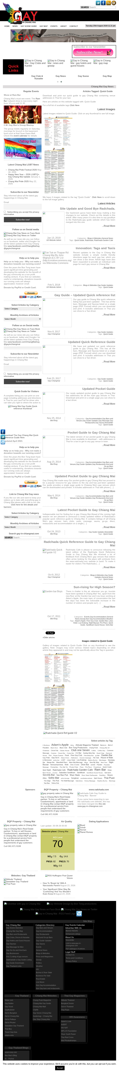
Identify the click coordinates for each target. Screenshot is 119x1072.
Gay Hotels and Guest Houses (18, 941)
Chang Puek (93, 748)
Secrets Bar (49, 775)
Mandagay (102, 760)
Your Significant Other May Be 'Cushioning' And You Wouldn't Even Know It (57, 891)
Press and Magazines (44, 957)
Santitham (81, 773)
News (15, 26)
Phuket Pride (73, 767)
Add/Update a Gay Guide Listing (19, 960)
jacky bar (56, 760)
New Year (104, 762)
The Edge (47, 781)
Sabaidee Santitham (67, 773)
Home (7, 26)
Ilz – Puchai (9, 1059)
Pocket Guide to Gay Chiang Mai (91, 432)
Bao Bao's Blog (11, 1055)
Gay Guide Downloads (15, 963)
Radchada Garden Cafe (103, 240)
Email (6, 202)
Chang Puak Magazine (42, 1000)
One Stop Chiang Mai (41, 1019)
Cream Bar (61, 753)
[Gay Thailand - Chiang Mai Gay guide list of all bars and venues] (23, 419)
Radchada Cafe (59, 770)
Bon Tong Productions (78, 748)
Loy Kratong (83, 623)
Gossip (82, 619)
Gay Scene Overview (14, 928)
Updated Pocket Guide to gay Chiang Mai (85, 476)
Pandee (99, 765)
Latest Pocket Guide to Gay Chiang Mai (86, 510)
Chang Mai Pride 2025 (18, 181)
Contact (74, 26)
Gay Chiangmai (54, 334)
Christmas (46, 750)
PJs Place (104, 623)
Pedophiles (54, 767)
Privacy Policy (71, 961)
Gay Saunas (11, 944)
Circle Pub (54, 750)
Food (67, 755)
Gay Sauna (99, 423)
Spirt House (98, 778)
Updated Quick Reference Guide (91, 342)
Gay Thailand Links (13, 966)
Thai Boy (8, 1029)
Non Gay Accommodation (96, 619)
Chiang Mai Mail (39, 1007)
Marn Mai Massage (76, 762)
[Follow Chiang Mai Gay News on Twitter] (20, 235)
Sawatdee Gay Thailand (14, 1026)
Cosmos (53, 753)
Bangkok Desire (67, 1003)
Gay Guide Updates (105, 285)
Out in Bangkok (11, 1013)
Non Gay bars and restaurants (48, 988)
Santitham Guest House (95, 625)
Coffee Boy (101, 750)
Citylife (35, 1010)
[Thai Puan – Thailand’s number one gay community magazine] (10, 884)
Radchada (89, 240)
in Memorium (47, 760)
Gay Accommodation (94, 419)
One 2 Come (74, 765)
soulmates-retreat (86, 778)
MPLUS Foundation (69, 1031)
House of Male (107, 758)
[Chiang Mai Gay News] (22, 903)
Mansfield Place (61, 762)
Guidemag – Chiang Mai (42, 1016)
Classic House (64, 750)
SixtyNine (102, 775)
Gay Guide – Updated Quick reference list (84, 295)
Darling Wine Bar (89, 753)
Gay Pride (46, 758)
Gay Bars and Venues (44, 928)
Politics (39, 963)
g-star (97, 755)
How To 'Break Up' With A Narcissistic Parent (54, 884)
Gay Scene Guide (29, 26)
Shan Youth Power (68, 1034)
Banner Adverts (72, 931)
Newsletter (109, 423)
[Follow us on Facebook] (22, 233)
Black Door (54, 748)
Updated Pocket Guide (98, 388)
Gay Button (9, 1003)
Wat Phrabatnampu (68, 1041)
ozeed (93, 765)
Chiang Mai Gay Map (14, 931)
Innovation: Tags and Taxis (95, 248)
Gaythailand (9, 1010)
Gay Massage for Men (15, 947)
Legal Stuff (70, 952)
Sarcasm (107, 773)
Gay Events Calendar (75, 925)
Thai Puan (109, 778)
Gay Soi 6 (55, 758)
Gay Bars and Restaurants (16, 934)
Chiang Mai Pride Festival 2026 (22, 170)
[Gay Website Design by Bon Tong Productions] (69, 903)
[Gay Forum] (16, 881)
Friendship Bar (89, 755)
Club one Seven (80, 750)
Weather (109, 619)
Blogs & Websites (94, 238)
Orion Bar (85, 765)
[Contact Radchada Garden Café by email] (79, 913)
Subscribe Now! (89, 52)
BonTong (53, 421)
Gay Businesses (12, 953)
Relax (110, 770)
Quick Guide (79, 240)
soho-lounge (65, 778)
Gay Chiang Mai (13, 925)
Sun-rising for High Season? (94, 587)
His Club (96, 758)
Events (54, 26)
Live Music (40, 982)
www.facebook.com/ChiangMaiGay (24, 246)
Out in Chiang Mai (12, 1016)
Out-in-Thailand (67, 1007)
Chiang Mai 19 (104, 748)
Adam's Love (66, 1021)
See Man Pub (62, 775)
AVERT (64, 1025)
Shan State (75, 775)
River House (47, 773)
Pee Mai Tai (64, 767)
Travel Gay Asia (11, 1032)
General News (107, 238)
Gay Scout (9, 1007)
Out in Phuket (10, 1023)
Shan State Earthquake (90, 775)
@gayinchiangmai (12, 248)
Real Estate (40, 979)
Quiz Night (47, 770)
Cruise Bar (70, 753)
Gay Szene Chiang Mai (42, 1013)
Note (66, 765)
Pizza (81, 767)
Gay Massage (104, 421)
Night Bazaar (94, 623)
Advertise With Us (73, 928)
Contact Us (70, 955)
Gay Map (44, 26)
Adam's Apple (80, 621)
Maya (86, 762)
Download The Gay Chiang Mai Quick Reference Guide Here (21, 436)
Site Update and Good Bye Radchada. (87, 208)
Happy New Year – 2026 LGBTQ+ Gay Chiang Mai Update (23, 175)
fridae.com (9, 1000)
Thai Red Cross (67, 1037)
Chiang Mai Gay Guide (42, 1003)
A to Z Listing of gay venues (17, 957)
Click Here (74, 105)
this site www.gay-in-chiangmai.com (91, 805)
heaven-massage (85, 758)
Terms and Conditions (74, 958)
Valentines (79, 781)
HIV (37, 969)
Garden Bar (103, 621)
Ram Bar (100, 769)
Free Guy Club (92, 621)
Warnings (112, 781)
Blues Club (63, 748)
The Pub (55, 781)
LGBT (63, 760)
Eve (50, 755)
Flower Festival (58, 755)
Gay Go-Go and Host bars (16, 950)
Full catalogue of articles (75, 949)
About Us (69, 937)
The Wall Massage (67, 781)
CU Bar (78, 753)
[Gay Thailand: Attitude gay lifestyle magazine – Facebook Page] (13, 879)
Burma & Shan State (44, 973)
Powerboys (97, 767)
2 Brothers (46, 745)
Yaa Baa (47, 783)
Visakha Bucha (102, 781)
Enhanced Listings (73, 934)
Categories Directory (45, 925)
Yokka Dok (55, 783)
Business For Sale (43, 976)
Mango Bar (51, 762)
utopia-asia (9, 1035)
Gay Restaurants (99, 464)
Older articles (49, 637)
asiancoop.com (11, 1052)
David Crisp (100, 753)
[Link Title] (3, 433)
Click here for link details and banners (20, 505)
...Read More (108, 226)
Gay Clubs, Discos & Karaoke (17, 937)
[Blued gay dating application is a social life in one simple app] (81, 825)
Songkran (75, 778)
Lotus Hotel (71, 760)
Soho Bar (109, 625)
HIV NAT (64, 1028)
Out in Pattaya (10, 1019)
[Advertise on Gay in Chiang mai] (63, 41)
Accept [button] (60, 1068)
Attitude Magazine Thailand (87, 745)
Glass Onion (65, 758)
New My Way (94, 762)
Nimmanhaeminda (56, 765)
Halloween (74, 758)
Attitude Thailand (67, 1000)
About (63, 26)
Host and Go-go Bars (108, 465)
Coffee (93, 750)
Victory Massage (89, 781)
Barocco (103, 745)
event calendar (20, 136)
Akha (72, 745)
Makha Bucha (92, 760)
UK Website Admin (53, 240)
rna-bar (55, 773)
